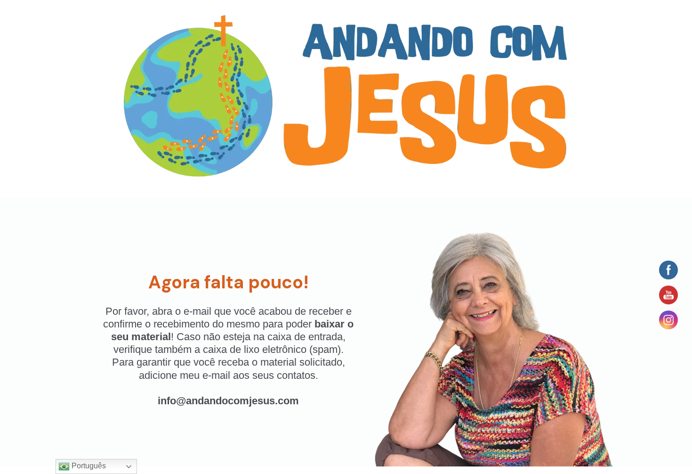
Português (88, 466)
